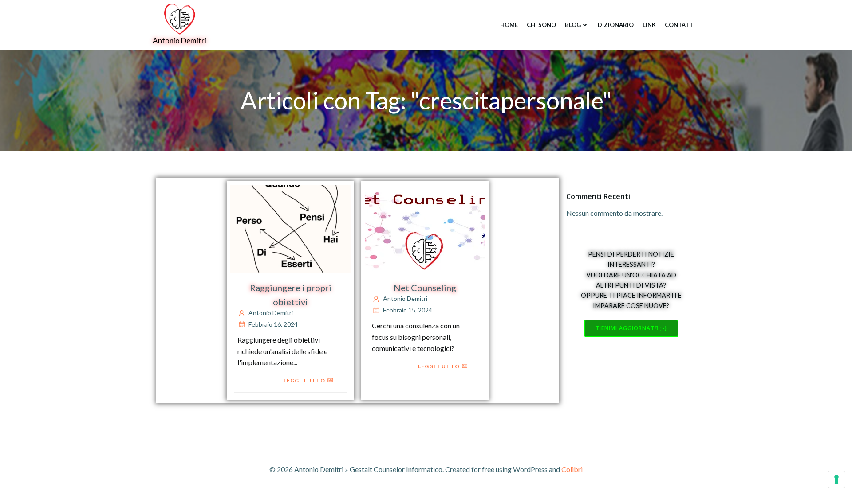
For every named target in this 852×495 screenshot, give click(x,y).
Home (509, 24)
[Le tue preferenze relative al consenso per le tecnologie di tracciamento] (836, 479)
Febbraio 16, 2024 (273, 324)
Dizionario (616, 24)
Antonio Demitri (270, 312)
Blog (573, 24)
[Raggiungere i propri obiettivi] (290, 228)
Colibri (572, 469)
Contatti (680, 24)
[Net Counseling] (425, 228)
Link (649, 24)
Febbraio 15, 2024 (407, 310)
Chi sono (541, 24)
